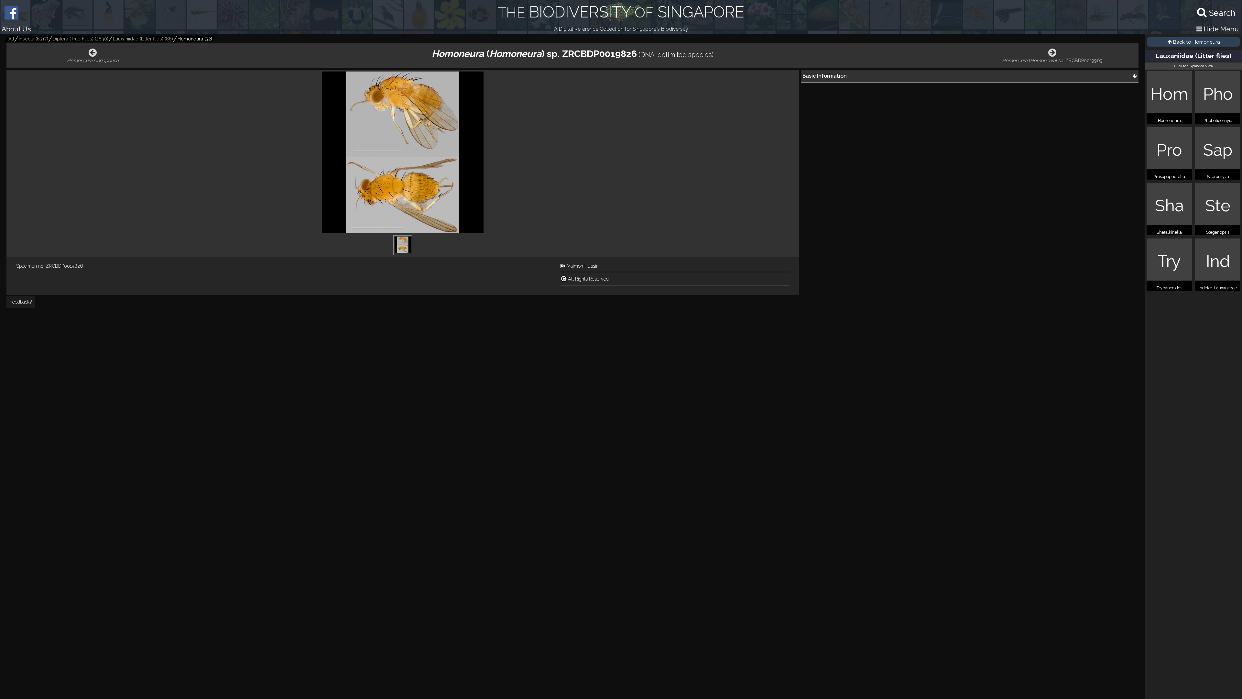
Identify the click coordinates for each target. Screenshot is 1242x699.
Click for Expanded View (1193, 66)
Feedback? (21, 302)
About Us (16, 29)
